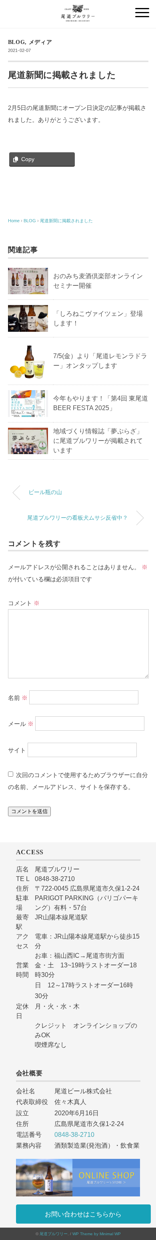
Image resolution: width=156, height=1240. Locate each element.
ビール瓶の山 (45, 492)
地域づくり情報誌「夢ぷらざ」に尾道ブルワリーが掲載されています (98, 441)
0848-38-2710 (74, 1134)
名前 (18, 697)
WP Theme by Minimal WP (96, 1234)
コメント (24, 603)
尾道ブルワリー (54, 1234)
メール (21, 723)
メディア (40, 42)
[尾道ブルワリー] (78, 9)
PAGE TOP (143, 1196)
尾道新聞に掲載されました (66, 220)
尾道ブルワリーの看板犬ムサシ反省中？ (77, 517)
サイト (17, 750)
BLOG (16, 42)
